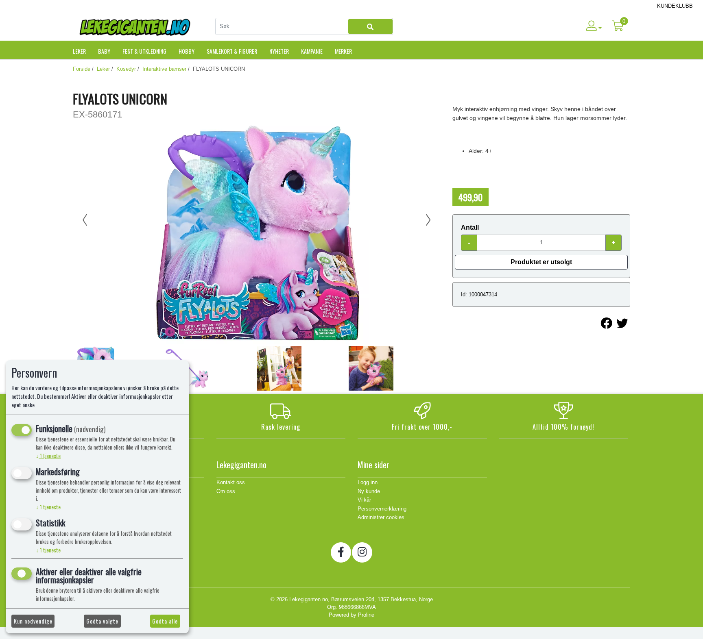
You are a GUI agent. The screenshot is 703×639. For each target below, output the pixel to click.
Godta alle (165, 621)
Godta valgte (102, 621)
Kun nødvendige (33, 621)
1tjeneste (48, 455)
